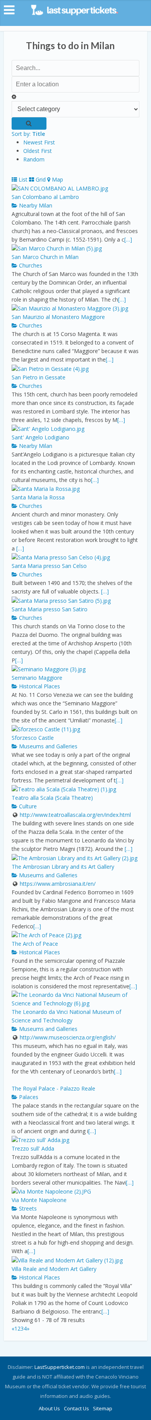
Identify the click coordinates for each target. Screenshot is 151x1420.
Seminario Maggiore (37, 677)
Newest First (39, 142)
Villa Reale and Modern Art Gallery (54, 1269)
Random (34, 159)
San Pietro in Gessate (38, 377)
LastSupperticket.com (59, 1366)
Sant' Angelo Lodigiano (40, 437)
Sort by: (28, 133)
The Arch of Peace (35, 943)
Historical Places (38, 686)
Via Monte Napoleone (39, 1200)
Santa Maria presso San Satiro (50, 609)
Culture (27, 806)
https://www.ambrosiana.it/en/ (58, 883)
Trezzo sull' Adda (33, 1148)
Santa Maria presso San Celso (49, 565)
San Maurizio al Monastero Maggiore (58, 317)
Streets (27, 1208)
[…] (128, 239)
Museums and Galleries (47, 746)
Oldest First (37, 150)
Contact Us (76, 1408)
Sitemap (102, 1408)
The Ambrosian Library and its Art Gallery (63, 866)
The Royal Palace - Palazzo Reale (53, 1088)
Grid (40, 179)
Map (56, 179)
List (22, 179)
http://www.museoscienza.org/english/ (68, 1037)
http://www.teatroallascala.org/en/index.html (75, 814)
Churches (29, 265)
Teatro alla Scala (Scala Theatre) (52, 797)
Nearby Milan (34, 205)
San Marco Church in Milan (45, 257)
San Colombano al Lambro (45, 197)
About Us (49, 1408)
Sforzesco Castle (33, 737)
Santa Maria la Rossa (38, 497)
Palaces (27, 1097)
